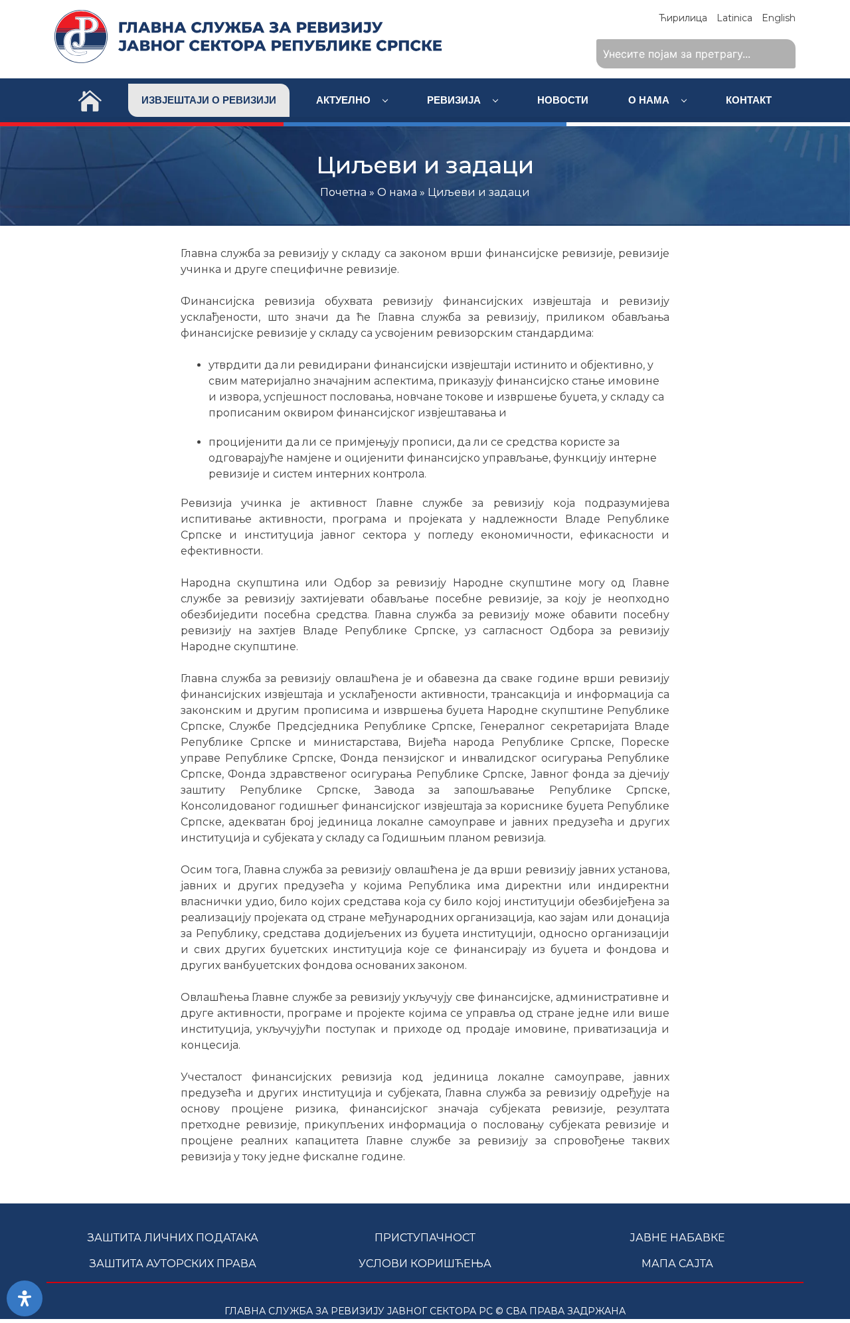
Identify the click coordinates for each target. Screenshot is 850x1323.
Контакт (749, 100)
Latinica (734, 18)
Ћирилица (683, 18)
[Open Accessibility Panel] (24, 1298)
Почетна (343, 192)
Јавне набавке (677, 1237)
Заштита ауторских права (173, 1263)
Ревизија (455, 100)
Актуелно (344, 100)
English (779, 18)
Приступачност (425, 1237)
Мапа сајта (677, 1263)
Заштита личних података (173, 1237)
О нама (650, 100)
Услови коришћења (425, 1263)
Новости (562, 100)
